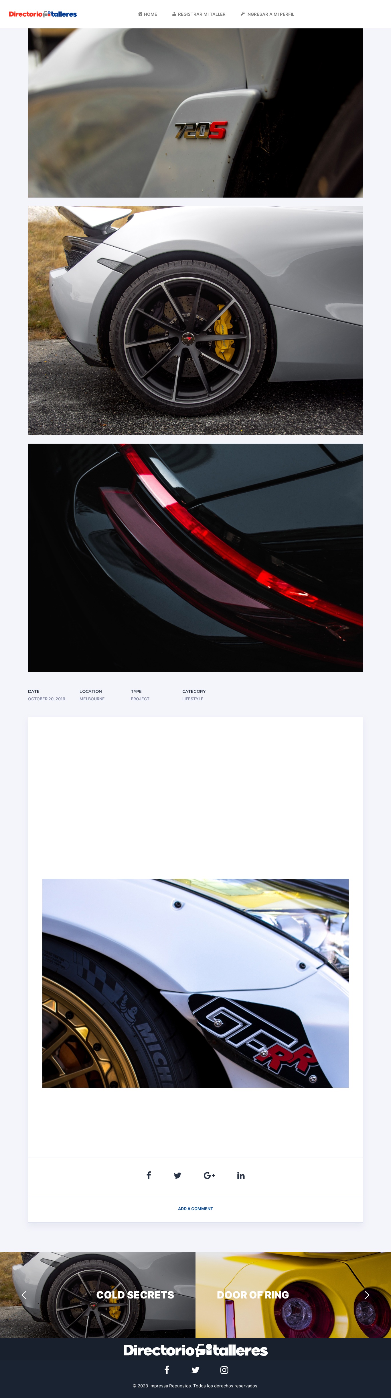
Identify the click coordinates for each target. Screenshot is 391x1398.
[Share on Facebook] (148, 1175)
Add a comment (195, 1208)
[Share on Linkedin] (241, 1175)
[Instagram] (224, 1370)
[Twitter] (195, 1370)
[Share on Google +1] (209, 1175)
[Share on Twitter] (177, 1175)
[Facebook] (166, 1370)
